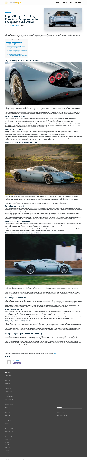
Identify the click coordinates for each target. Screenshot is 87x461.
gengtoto (48, 110)
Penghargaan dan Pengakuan (14, 54)
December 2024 (9, 428)
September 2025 (9, 404)
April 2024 (7, 450)
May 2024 (7, 447)
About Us (64, 2)
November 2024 (9, 431)
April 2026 (7, 386)
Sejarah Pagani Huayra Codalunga (14, 42)
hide (21, 39)
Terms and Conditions (62, 415)
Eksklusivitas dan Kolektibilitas (14, 48)
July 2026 (7, 378)
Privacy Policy (60, 412)
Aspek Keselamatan (12, 53)
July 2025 (7, 410)
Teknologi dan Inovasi (12, 47)
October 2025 (8, 402)
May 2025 (7, 415)
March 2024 (8, 453)
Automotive (8, 12)
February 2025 (8, 423)
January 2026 (8, 394)
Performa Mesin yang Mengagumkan (16, 46)
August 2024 (8, 439)
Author (8, 57)
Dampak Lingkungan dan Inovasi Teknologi (17, 55)
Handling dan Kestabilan (13, 51)
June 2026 (7, 380)
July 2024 (7, 442)
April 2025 (7, 418)
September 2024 (9, 437)
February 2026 (8, 391)
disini (55, 353)
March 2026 (8, 388)
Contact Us (78, 2)
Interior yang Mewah (12, 44)
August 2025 (8, 407)
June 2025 (7, 412)
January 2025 (8, 426)
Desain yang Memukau (12, 43)
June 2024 (7, 445)
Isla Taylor (15, 25)
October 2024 (8, 434)
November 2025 (9, 399)
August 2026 (8, 375)
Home (57, 2)
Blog (71, 2)
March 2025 (8, 420)
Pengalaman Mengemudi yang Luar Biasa (17, 50)
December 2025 (9, 396)
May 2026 (7, 383)
